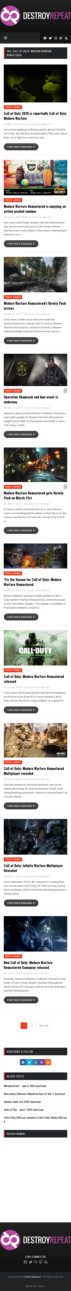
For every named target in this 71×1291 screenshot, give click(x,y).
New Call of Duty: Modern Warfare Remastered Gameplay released (28, 965)
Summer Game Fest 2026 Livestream (22, 1102)
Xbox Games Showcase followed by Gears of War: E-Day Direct (34, 1094)
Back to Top (34, 1286)
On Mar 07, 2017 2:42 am (17, 503)
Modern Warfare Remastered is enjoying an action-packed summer (35, 209)
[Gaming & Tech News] (35, 25)
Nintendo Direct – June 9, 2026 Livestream (25, 1086)
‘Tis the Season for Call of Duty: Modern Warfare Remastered (32, 582)
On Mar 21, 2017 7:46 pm (17, 314)
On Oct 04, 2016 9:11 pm (17, 687)
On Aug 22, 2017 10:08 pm (17, 217)
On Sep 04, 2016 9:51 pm (17, 779)
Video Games (13, 107)
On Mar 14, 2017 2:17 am (17, 407)
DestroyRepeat (33, 1276)
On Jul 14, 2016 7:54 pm (16, 973)
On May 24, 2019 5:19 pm (17, 124)
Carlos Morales (43, 124)
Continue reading (20, 146)
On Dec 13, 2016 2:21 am (17, 590)
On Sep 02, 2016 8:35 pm (17, 876)
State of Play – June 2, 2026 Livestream (24, 1109)
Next (42, 1025)
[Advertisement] (35, 1176)
